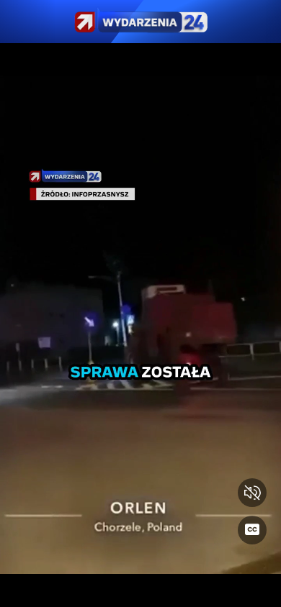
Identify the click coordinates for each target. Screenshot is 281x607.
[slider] (140, 587)
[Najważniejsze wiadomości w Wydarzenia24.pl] (140, 21)
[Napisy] (252, 530)
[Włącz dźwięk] (252, 493)
